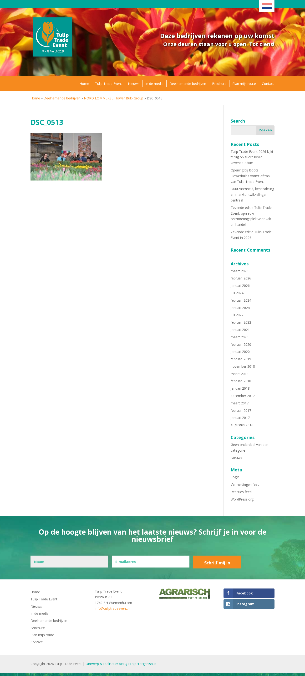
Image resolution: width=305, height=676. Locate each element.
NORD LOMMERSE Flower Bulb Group (113, 98)
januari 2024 (240, 307)
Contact (268, 83)
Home (84, 83)
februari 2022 (241, 322)
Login (235, 477)
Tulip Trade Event (108, 83)
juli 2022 (237, 315)
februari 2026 (241, 278)
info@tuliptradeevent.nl (112, 608)
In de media (154, 83)
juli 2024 (237, 293)
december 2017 (243, 395)
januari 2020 (240, 351)
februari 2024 (241, 300)
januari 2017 (240, 417)
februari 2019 (241, 359)
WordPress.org (242, 499)
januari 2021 (240, 329)
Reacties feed (241, 492)
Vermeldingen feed (245, 484)
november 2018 (243, 366)
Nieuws (133, 83)
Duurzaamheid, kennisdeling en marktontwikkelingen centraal (252, 194)
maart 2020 (240, 337)
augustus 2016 (242, 425)
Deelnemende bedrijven (187, 83)
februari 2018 (241, 381)
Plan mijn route (244, 83)
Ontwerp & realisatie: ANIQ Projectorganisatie (121, 663)
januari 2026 (240, 285)
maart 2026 (240, 271)
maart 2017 (240, 403)
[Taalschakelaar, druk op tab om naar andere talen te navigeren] (266, 6)
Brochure (219, 83)
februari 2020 (241, 344)
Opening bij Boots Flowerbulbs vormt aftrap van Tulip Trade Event (250, 176)
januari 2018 (240, 388)
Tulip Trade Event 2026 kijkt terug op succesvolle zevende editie (252, 157)
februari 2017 (241, 410)
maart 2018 (240, 374)
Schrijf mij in (217, 563)
